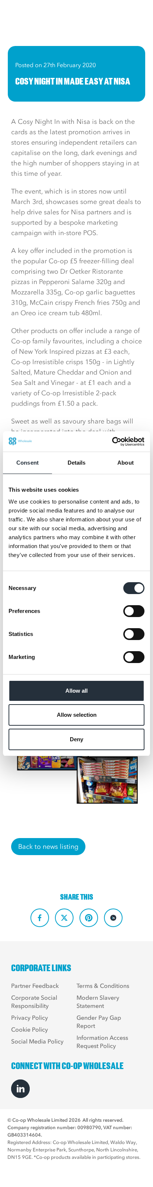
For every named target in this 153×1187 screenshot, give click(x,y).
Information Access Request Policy (102, 1041)
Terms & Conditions (102, 985)
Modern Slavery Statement (97, 1001)
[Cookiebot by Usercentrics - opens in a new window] (111, 441)
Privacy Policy (29, 1017)
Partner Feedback (35, 985)
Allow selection (77, 715)
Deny (76, 739)
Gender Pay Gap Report (98, 1021)
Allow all (76, 691)
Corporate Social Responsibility (34, 1001)
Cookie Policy (29, 1029)
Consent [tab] (27, 462)
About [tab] (125, 462)
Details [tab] (77, 462)
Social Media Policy (37, 1041)
